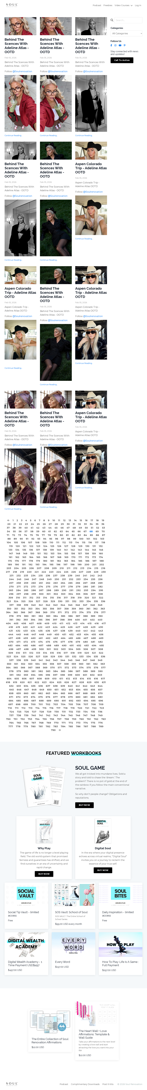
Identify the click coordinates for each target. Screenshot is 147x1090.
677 (55, 697)
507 (93, 649)
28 (56, 524)
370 (52, 612)
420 (25, 627)
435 (40, 630)
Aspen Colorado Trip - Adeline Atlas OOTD (91, 168)
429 (93, 627)
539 (26, 660)
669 (93, 693)
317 (66, 597)
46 (62, 527)
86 (97, 535)
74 (25, 535)
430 (100, 627)
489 (56, 645)
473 (33, 641)
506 (85, 649)
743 (55, 715)
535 (96, 656)
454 (86, 634)
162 (17, 557)
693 (78, 700)
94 (44, 538)
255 (93, 579)
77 (43, 535)
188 (101, 560)
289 (56, 590)
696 (101, 700)
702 (48, 704)
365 (16, 612)
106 (23, 542)
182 (59, 560)
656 (93, 689)
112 (64, 542)
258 (18, 583)
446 (26, 634)
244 (11, 579)
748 (92, 715)
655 (85, 689)
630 (96, 682)
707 (85, 704)
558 (66, 664)
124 (45, 546)
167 (52, 557)
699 (25, 704)
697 (10, 704)
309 (10, 597)
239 (70, 575)
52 (97, 527)
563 (103, 664)
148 (18, 553)
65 (73, 531)
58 (31, 531)
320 (87, 597)
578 (11, 671)
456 (101, 634)
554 (37, 664)
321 (94, 597)
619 (15, 682)
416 (97, 623)
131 (94, 546)
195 (51, 564)
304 (70, 594)
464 (63, 638)
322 (101, 597)
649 (42, 689)
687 (33, 700)
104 (9, 542)
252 (71, 579)
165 (38, 557)
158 (87, 553)
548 (92, 660)
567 (30, 667)
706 (78, 704)
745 (70, 715)
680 (78, 697)
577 (103, 667)
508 (100, 649)
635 (33, 686)
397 (55, 619)
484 (18, 645)
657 (100, 689)
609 (47, 678)
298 (26, 594)
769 (49, 722)
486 (33, 645)
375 (89, 612)
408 (39, 623)
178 (31, 560)
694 (86, 700)
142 (73, 549)
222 (44, 572)
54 (8, 531)
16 (86, 520)
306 (85, 594)
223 (51, 572)
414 (82, 623)
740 (33, 715)
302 (56, 594)
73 (19, 535)
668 (85, 693)
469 (101, 638)
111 (57, 542)
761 (89, 719)
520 (87, 652)
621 (30, 682)
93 (38, 538)
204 (16, 568)
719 (73, 708)
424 (55, 627)
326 (30, 601)
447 (33, 634)
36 (102, 524)
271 (19, 586)
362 (95, 608)
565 (16, 667)
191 (23, 564)
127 (66, 546)
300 (41, 594)
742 (48, 715)
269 (100, 583)
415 (90, 623)
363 (103, 608)
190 (17, 564)
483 (10, 645)
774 (85, 722)
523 (9, 656)
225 (66, 572)
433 (25, 630)
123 (38, 546)
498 (26, 649)
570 (52, 667)
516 (59, 652)
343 (55, 605)
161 (10, 557)
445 (18, 634)
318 (73, 597)
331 (67, 601)
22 (20, 524)
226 (73, 572)
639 (63, 686)
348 (92, 605)
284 (18, 590)
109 (44, 542)
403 (100, 619)
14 (75, 520)
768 (41, 722)
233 (26, 575)
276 (55, 586)
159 (94, 553)
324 (16, 601)
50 (86, 527)
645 (11, 689)
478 (70, 641)
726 (26, 711)
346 (77, 605)
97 (62, 538)
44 (50, 527)
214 (89, 568)
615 (89, 678)
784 (63, 726)
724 (11, 711)
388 (85, 616)
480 (85, 641)
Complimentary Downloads (85, 1084)
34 (91, 524)
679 (70, 697)
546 (77, 660)
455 (94, 634)
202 (101, 564)
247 (34, 579)
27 (50, 524)
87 (103, 535)
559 (74, 664)
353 (30, 608)
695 (93, 700)
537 (11, 660)
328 (45, 601)
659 (18, 693)
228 (88, 572)
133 (10, 549)
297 (18, 594)
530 (60, 656)
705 (70, 704)
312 (31, 597)
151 (39, 553)
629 (89, 682)
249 (49, 579)
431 (11, 630)
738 (19, 715)
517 (66, 652)
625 (59, 682)
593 (26, 675)
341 (41, 605)
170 (73, 557)
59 (37, 531)
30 (68, 524)
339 (26, 605)
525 (23, 656)
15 (81, 520)
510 (18, 652)
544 (63, 660)
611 (61, 678)
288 (48, 590)
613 (75, 678)
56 (20, 531)
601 (85, 675)
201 (94, 564)
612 (68, 678)
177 (24, 560)
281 (93, 586)
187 (94, 560)
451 (64, 634)
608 (39, 678)
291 (71, 590)
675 (40, 697)
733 (78, 711)
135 (24, 549)
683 (100, 697)
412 (68, 623)
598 (62, 675)
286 (33, 590)
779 (25, 726)
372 (67, 612)
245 (19, 579)
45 (56, 527)
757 (59, 719)
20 (8, 524)
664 (55, 693)
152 (46, 553)
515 (52, 652)
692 (71, 700)
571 (60, 667)
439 (70, 630)
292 (78, 590)
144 (87, 549)
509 (10, 652)
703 (55, 704)
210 (62, 568)
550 (9, 664)
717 (58, 708)
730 (56, 711)
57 (26, 531)
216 (103, 568)
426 (70, 627)
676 (48, 697)
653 (71, 689)
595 (40, 675)
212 (75, 568)
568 (37, 667)
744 (63, 715)
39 (20, 527)
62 (55, 531)
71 (8, 535)
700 (33, 704)
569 (45, 667)
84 (85, 535)
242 (92, 575)
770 (56, 722)
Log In (138, 5)
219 (22, 572)
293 (86, 590)
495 (101, 645)
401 (85, 619)
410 (54, 623)
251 (64, 579)
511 (24, 652)
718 (65, 708)
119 (11, 546)
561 (88, 664)
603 (100, 675)
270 (11, 586)
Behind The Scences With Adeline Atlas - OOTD (17, 45)
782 (48, 726)
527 (38, 656)
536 (103, 656)
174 (101, 557)
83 (79, 535)
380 (26, 616)
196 (58, 564)
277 (63, 586)
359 (74, 608)
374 (81, 612)
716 (51, 708)
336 (103, 601)
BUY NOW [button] (84, 805)
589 (93, 671)
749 (100, 715)
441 (85, 630)
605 (16, 678)
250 (57, 579)
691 (64, 700)
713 (30, 708)
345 (70, 605)
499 (34, 649)
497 (18, 649)
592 (18, 675)
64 (67, 531)
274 (40, 586)
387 (78, 616)
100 (81, 538)
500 (41, 649)
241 (85, 575)
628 (81, 682)
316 (59, 597)
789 (101, 726)
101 (88, 538)
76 (37, 535)
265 (70, 583)
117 (96, 542)
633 (19, 686)
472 (25, 641)
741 (41, 715)
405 (16, 623)
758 (66, 719)
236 (48, 575)
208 (46, 568)
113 (70, 542)
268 (92, 583)
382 (40, 616)
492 (79, 645)
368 (37, 612)
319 (80, 597)
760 (81, 719)
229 (96, 572)
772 (71, 722)
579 (19, 671)
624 (51, 682)
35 (97, 524)
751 (15, 719)
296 (11, 594)
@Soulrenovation (22, 71)
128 (73, 546)
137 (38, 549)
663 (48, 693)
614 (82, 678)
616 (96, 678)
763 (103, 719)
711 (16, 708)
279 (78, 586)
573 (74, 667)
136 (31, 549)
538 (19, 660)
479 (78, 641)
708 (93, 704)
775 (93, 722)
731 (64, 711)
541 (41, 660)
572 (67, 667)
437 (55, 630)
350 (9, 608)
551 (16, 664)
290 (64, 590)
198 (72, 564)
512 (31, 652)
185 (80, 560)
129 (80, 546)
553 (30, 664)
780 (33, 726)
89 (15, 538)
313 (38, 597)
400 (77, 619)
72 (13, 535)
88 (9, 538)
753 (30, 719)
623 (44, 682)
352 (23, 608)
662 (40, 693)
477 (63, 641)
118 (103, 542)
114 (77, 542)
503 (63, 649)
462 (48, 638)
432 (18, 630)
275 (48, 586)
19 (103, 520)
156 (73, 553)
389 (93, 616)
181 (52, 560)
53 (103, 527)
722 (94, 708)
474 (40, 641)
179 (38, 560)
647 (26, 689)
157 (80, 553)
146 (101, 549)
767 (33, 722)
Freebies (107, 5)
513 (38, 652)
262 (48, 583)
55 (14, 531)
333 (81, 601)
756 (52, 719)
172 (87, 557)
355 (45, 608)
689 (49, 700)
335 (96, 601)
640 (70, 686)
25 (38, 524)
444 (10, 634)
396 (47, 619)
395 (40, 619)
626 (66, 682)
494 (94, 645)
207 (39, 568)
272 (26, 586)
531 (67, 656)
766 (26, 722)
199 (80, 564)
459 (25, 638)
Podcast (97, 5)
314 (45, 597)
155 (66, 553)
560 (81, 664)
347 (85, 605)
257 (11, 583)
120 (18, 546)
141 (66, 549)
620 (22, 682)
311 (24, 597)
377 (103, 612)
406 (23, 623)
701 (41, 704)
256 (100, 579)
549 (100, 660)
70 (103, 531)
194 (44, 564)
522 (101, 652)
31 (74, 524)
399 (70, 619)
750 (8, 719)
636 (40, 686)
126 (59, 546)
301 (49, 594)
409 (47, 623)
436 (48, 630)
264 (63, 583)
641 (78, 686)
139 (52, 549)
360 (81, 608)
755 (44, 719)
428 (85, 627)
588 (85, 671)
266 (78, 583)
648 (34, 689)
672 (18, 697)
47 (68, 527)
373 (74, 612)
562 (95, 664)
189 (10, 564)
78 (49, 535)
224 (58, 572)
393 (26, 619)
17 (91, 520)
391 (11, 619)
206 (31, 568)
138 (45, 549)
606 (24, 678)
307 (93, 594)
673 (26, 697)
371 (60, 612)
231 (11, 575)
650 (49, 689)
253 (78, 579)
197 (65, 564)
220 (29, 572)
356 (52, 608)
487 (41, 645)
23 (26, 524)
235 (40, 575)
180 (45, 560)
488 (48, 645)
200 (87, 564)
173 (94, 557)
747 (85, 715)
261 (41, 583)
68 (91, 531)
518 (73, 652)
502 (56, 649)
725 (19, 711)
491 (71, 645)
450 (57, 634)
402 (92, 619)
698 (18, 704)
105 (16, 542)
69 (97, 531)
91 (27, 538)
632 (11, 686)
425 (63, 627)
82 (73, 535)
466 (78, 638)
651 (56, 689)
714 (37, 708)
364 (8, 612)
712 (23, 708)
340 (33, 605)
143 (80, 549)
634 (26, 686)
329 (53, 601)
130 (87, 546)
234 (33, 575)
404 (8, 623)
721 (87, 708)
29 (62, 524)
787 (85, 726)
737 (11, 715)
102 (95, 538)
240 (77, 575)
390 (100, 616)
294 (93, 590)
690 (56, 700)
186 (87, 560)
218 (15, 572)
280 (85, 586)
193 (37, 564)
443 (100, 630)
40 (26, 527)
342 (48, 605)
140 (59, 549)
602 (92, 675)
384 (55, 616)
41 (32, 527)
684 (11, 700)
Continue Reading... (13, 135)
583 (48, 671)
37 (8, 527)
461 (41, 638)
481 (93, 641)
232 (18, 575)
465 (70, 638)
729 (49, 711)
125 (52, 546)
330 (60, 601)
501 (49, 649)
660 (26, 693)
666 (70, 693)
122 (31, 546)
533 (81, 656)
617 (103, 678)
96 (56, 538)
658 (11, 693)
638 (55, 686)
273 (33, 586)
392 (18, 619)
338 (19, 605)
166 (45, 557)
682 (92, 697)
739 (26, 715)
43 (43, 527)
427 (78, 627)
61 (49, 531)
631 (104, 682)
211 (68, 568)
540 (33, 660)
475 (48, 641)
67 (85, 531)
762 (96, 719)
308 (100, 594)
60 (43, 531)
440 (78, 630)
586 (70, 671)
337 (11, 605)
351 (16, 608)
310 (18, 597)
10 (53, 520)
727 (34, 711)
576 (96, 667)
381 (33, 616)
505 (78, 649)
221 (37, 572)
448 (41, 634)
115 (83, 542)
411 (61, 623)
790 (53, 730)
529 (53, 656)
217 (8, 572)
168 (59, 557)
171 (80, 557)
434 (33, 630)
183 (66, 560)
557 (59, 664)
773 (78, 722)
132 (101, 546)
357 (59, 608)
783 (55, 726)
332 (74, 601)
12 (64, 520)
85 (91, 535)
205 (24, 568)
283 (11, 590)
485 (25, 645)
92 (32, 538)
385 (63, 616)
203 (9, 568)
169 (66, 557)
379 (19, 616)
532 (74, 656)
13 (70, 520)
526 (30, 656)
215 (96, 568)
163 (24, 557)
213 (82, 568)
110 (51, 542)
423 (47, 627)
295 (101, 590)
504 (71, 649)
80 (61, 535)
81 (67, 535)
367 (30, 612)
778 (18, 726)
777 (10, 726)
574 (81, 667)
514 (45, 652)
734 (85, 711)
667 (78, 693)
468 (93, 638)
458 (18, 638)
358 (66, 608)
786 (78, 726)
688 (41, 700)
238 (62, 575)
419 (18, 627)
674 (33, 697)
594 (33, 675)
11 (59, 520)
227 (81, 572)
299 (33, 594)
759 (74, 719)
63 (61, 531)
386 (70, 616)
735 (93, 711)
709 (101, 704)
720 (80, 708)
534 (88, 656)
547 (85, 660)
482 (100, 641)
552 (23, 664)
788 (93, 726)
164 (31, 557)
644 (100, 686)
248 (41, 579)
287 (41, 590)
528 (45, 656)
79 (55, 535)
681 (85, 697)
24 (32, 524)
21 (14, 524)
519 (80, 652)
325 (23, 601)
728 (41, 711)
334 (88, 601)
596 (48, 675)
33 (85, 524)
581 (33, 671)
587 (78, 671)
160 (101, 553)
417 (104, 623)
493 (86, 645)
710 (10, 708)
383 (48, 616)
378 (11, 616)
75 (31, 535)
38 (14, 527)
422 (40, 627)
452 (71, 634)
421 (33, 627)
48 (74, 527)
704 (63, 704)
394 (33, 619)
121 (24, 546)
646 (19, 689)
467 (85, 638)
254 (85, 579)
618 (8, 682)
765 (19, 722)
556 (52, 664)
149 (25, 553)
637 (48, 686)
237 (55, 575)
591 (11, 675)
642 (85, 686)
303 (63, 594)
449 (49, 634)
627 (74, 682)
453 (79, 634)
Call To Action (122, 60)
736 (100, 711)
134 (17, 549)
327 (38, 601)
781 (41, 726)
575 (89, 667)
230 (103, 572)
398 (62, 619)
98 (68, 538)
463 (55, 638)
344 (63, 605)
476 (55, 641)
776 (100, 722)
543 (55, 660)
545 (70, 660)
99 (74, 538)
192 (30, 564)
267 (85, 583)
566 (23, 667)
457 (10, 638)
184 (73, 560)
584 (55, 671)
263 (55, 583)
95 (50, 538)
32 (79, 524)
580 (26, 671)
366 (23, 612)
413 (75, 623)
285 (26, 590)
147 (11, 553)
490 (64, 645)
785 (70, 726)
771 (64, 722)
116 (90, 542)
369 (45, 612)
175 (10, 560)
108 (37, 542)
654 (78, 689)
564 (8, 667)
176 (17, 560)
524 (16, 656)
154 (59, 553)
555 (45, 664)
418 (11, 627)
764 (11, 722)
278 (70, 586)
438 (63, 630)
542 (48, 660)
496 (11, 649)
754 (37, 719)
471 (18, 641)
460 (33, 638)
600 (77, 675)
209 (54, 568)
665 (63, 693)
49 (80, 527)
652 (63, 689)
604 (9, 678)
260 (33, 583)
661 (33, 693)
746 (78, 715)
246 (26, 579)
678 (63, 697)
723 (102, 708)
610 (54, 678)
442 (93, 630)
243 (100, 575)
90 (21, 538)
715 (44, 708)
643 (92, 686)
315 (52, 597)
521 (94, 652)
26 (44, 524)
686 (26, 700)
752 (22, 719)
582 (40, 671)
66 (79, 531)
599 (70, 675)
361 (88, 608)
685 (18, 700)
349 (100, 605)
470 (11, 641)
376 (96, 612)
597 (55, 675)
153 (52, 553)
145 (94, 549)
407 (31, 623)
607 (32, 678)
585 (63, 671)
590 (100, 671)
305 (78, 594)
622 (37, 682)
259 (26, 583)
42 (37, 527)
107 (30, 542)
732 (71, 711)
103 (102, 538)
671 (11, 697)
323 (9, 601)
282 (100, 586)
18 (97, 520)
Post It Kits (107, 1084)
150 (32, 553)
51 (92, 527)
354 (37, 608)
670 (100, 693)
